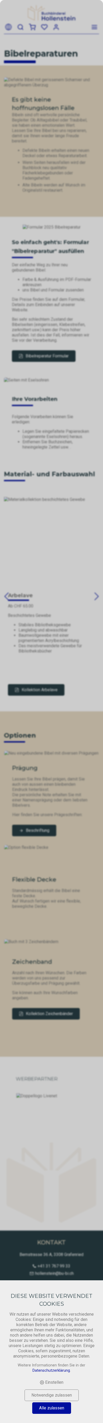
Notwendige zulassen (51, 1395)
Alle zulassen (51, 1407)
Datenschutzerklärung (51, 1370)
